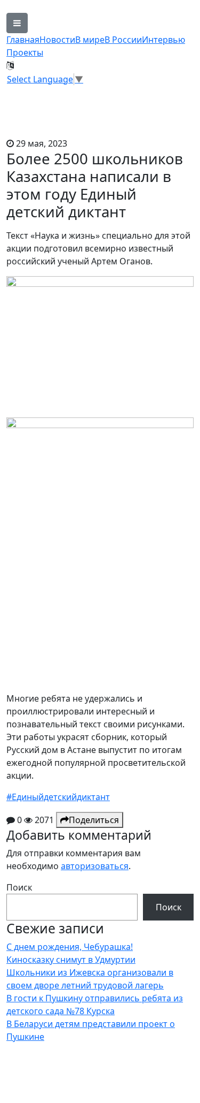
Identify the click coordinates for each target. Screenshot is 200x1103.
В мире (90, 39)
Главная (22, 39)
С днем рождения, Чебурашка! (69, 947)
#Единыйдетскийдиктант (58, 797)
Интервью (163, 39)
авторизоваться (95, 866)
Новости (57, 39)
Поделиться (94, 820)
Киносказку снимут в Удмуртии (70, 959)
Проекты (24, 52)
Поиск (19, 887)
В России (123, 39)
